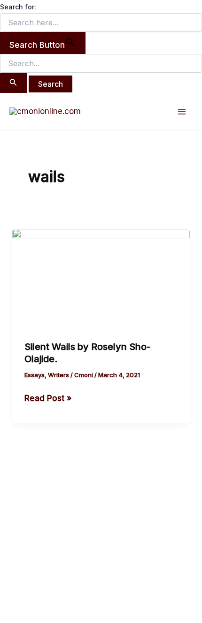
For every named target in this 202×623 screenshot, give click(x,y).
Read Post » (47, 397)
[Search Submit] (13, 83)
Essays (34, 375)
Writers (58, 375)
